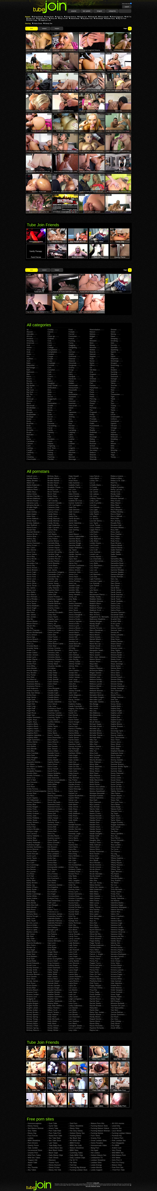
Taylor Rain (115, 816)
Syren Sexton (116, 789)
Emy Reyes (52, 869)
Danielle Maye (53, 755)
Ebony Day (32, 1133)
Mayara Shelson (96, 668)
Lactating (72, 430)
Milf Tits (128, 17)
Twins (113, 410)
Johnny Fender (74, 664)
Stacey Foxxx (116, 733)
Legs (70, 441)
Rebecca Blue (116, 478)
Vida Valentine (116, 983)
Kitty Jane (73, 878)
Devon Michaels (54, 802)
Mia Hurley (94, 706)
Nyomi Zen (94, 932)
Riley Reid (115, 505)
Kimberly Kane (74, 872)
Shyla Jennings (117, 664)
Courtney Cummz (55, 713)
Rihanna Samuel (117, 498)
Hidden (71, 383)
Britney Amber (32, 1010)
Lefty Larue (73, 997)
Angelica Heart (32, 729)
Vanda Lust (115, 918)
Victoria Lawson (117, 970)
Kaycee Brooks (75, 782)
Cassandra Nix (53, 577)
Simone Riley (116, 679)
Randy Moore (95, 1017)
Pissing (92, 401)
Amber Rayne (31, 659)
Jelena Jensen (74, 570)
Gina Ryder (52, 948)
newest (44, 28)
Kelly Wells (73, 820)
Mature (92, 332)
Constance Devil (54, 708)
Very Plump (116, 1150)
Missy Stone (95, 771)
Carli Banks (52, 534)
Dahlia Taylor (53, 726)
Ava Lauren (31, 872)
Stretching (115, 365)
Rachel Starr (95, 1001)
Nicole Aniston (95, 865)
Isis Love (72, 490)
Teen (112, 390)
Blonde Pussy (110, 18)
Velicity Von (115, 943)
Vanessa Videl (116, 934)
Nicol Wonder (95, 863)
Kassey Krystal (75, 746)
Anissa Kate (31, 744)
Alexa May (30, 557)
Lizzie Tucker (95, 525)
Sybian (113, 381)
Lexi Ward (73, 1023)
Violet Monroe (116, 988)
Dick (49, 390)
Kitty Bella (73, 876)
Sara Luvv (115, 581)
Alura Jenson (31, 635)
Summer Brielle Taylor (119, 767)
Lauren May (73, 974)
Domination (52, 403)
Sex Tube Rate (54, 1138)
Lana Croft (73, 952)
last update (86, 11)
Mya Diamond (95, 802)
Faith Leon (52, 903)
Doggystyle (52, 399)
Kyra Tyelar (73, 932)
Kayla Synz (73, 791)
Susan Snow (116, 780)
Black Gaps (53, 1153)
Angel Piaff (30, 708)
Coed (50, 345)
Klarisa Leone (74, 883)
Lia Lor (92, 483)
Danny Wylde (53, 760)
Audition (29, 359)
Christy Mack (53, 664)
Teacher (114, 385)
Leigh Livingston (75, 999)
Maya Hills (94, 666)
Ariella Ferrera (32, 789)
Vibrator (114, 426)
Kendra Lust (73, 827)
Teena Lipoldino (117, 834)
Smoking (114, 341)
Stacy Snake (116, 746)
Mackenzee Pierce (97, 595)
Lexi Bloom (73, 1012)
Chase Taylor (53, 617)
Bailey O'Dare (31, 887)
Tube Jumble (33, 1148)
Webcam (114, 437)
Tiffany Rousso (117, 865)
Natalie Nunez (95, 829)
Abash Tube (32, 1163)
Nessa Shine (95, 849)
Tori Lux (114, 885)
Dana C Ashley (53, 735)
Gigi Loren (52, 943)
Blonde (29, 410)
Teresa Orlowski (117, 840)
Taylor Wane (115, 820)
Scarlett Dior (116, 619)
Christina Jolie (53, 653)
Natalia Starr (95, 822)
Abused (29, 332)
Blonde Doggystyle (117, 17)
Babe (28, 363)
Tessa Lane (115, 847)
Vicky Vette (115, 963)
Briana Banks (31, 986)
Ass (28, 356)
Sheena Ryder (116, 655)
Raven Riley (94, 1023)
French (71, 339)
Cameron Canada (54, 503)
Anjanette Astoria (33, 762)
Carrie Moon (52, 565)
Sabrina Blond (116, 545)
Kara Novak (73, 715)
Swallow (114, 374)
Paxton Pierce (95, 956)
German (72, 352)
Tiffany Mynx (116, 860)
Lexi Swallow (74, 1021)
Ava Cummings (32, 865)
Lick (70, 446)
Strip (112, 368)
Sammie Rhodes (117, 570)
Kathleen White (75, 753)
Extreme (51, 423)
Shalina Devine (117, 641)
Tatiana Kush (116, 809)
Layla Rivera (74, 981)
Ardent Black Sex (56, 1148)
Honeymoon (73, 388)
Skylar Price (115, 695)
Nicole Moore (95, 869)
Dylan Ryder (52, 840)
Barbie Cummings (33, 894)
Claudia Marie (53, 697)
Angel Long (30, 706)
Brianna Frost (31, 992)
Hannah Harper (54, 981)
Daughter (51, 383)
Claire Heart (52, 684)
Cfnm (28, 455)
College (51, 348)
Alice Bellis (30, 592)
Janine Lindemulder (76, 536)
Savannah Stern (117, 617)
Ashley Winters (32, 822)
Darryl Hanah (53, 769)
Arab (28, 352)
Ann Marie (30, 764)
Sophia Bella (116, 706)
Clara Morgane (53, 688)
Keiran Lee (73, 800)
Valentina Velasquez (119, 907)
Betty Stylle (31, 921)
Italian (71, 408)
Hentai (71, 381)
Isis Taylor (73, 492)
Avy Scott (30, 878)
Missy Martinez (96, 767)
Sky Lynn (114, 693)
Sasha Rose (115, 608)
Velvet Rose (115, 945)
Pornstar (93, 408)
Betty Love (30, 918)
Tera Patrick (115, 838)
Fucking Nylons (97, 1133)
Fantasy (51, 432)
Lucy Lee (93, 570)
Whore (113, 444)
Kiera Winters (74, 856)
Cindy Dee (52, 670)
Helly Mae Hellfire (55, 1006)
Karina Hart (73, 726)
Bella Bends (31, 903)
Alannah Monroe (32, 532)
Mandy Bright (95, 624)
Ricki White (115, 496)
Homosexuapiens (34, 1123)
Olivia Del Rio (95, 934)
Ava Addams (31, 860)
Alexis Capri (31, 572)
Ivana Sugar (73, 498)
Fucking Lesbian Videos (121, 1133)
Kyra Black (73, 930)
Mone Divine (95, 784)
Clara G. (51, 686)
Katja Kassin (74, 773)
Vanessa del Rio (117, 936)
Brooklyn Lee (53, 490)
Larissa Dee (73, 968)
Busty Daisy (52, 496)
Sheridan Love (116, 662)
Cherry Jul (52, 624)
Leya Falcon (94, 476)
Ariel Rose (30, 787)
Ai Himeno (30, 510)
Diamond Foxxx (54, 807)
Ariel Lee (30, 784)
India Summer (74, 483)
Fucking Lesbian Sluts (78, 1170)
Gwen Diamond (54, 968)
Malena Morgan (96, 621)
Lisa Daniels (94, 507)
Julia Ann (72, 684)
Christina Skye (53, 655)
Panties (93, 385)
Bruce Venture (53, 492)
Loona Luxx (94, 548)
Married (72, 457)
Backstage (30, 368)
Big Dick (29, 392)
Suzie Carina (116, 784)
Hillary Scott (52, 1010)
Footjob (71, 332)
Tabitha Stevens (117, 791)
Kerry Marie (73, 838)
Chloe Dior (52, 635)
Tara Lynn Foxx (117, 802)
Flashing (51, 457)
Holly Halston (53, 1015)
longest (99, 11)
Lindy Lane (94, 501)
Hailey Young (53, 970)
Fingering (51, 446)
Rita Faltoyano (116, 510)
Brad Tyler (30, 959)
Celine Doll (52, 595)
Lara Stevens (74, 963)
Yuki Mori (114, 1010)
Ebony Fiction (54, 1167)
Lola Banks (94, 532)
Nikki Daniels (95, 896)
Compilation (52, 352)
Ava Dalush (31, 867)
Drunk (50, 408)
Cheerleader (31, 459)
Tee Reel (114, 831)
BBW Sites (74, 1150)
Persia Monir (95, 968)
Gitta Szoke (52, 956)
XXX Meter (116, 1158)
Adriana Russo (32, 501)
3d (27, 330)
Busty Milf (54, 18)
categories (112, 11)
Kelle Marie (73, 805)
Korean (71, 428)
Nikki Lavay (94, 903)
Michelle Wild (95, 738)
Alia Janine (30, 588)
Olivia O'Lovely (96, 936)
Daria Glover (53, 764)
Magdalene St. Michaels (99, 617)
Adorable (30, 334)
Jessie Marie (74, 633)
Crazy (50, 361)
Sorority (114, 345)
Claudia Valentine (54, 702)
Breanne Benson (33, 974)
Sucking (114, 372)
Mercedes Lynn (96, 700)
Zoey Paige (115, 1026)
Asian (28, 354)
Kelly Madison (74, 813)
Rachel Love (95, 997)
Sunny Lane (115, 775)
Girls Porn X (117, 1160)
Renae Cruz (115, 492)
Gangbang (73, 348)
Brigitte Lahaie (32, 1008)
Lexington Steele (75, 1026)
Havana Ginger (53, 988)
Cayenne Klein (53, 590)
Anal (28, 345)
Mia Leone (94, 708)
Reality (92, 430)
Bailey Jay (30, 885)
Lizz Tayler (94, 523)
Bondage (29, 417)
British (29, 428)
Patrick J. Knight (96, 954)
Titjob (113, 399)
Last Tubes (53, 1143)
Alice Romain (31, 597)
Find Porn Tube (118, 1170)
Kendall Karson (75, 825)
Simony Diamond (117, 686)
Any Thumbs (33, 1167)
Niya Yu (93, 921)
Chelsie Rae (52, 621)
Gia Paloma (52, 934)
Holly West (52, 1023)
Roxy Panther (116, 534)
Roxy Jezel (115, 532)
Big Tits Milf (64, 18)
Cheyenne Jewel (54, 630)
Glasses (72, 361)
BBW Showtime (34, 1141)
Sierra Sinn (115, 670)
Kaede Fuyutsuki (75, 706)
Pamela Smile (95, 948)
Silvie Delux (115, 675)
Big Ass (29, 383)
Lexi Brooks (73, 1015)
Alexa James (31, 554)
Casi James (52, 570)
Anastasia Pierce (33, 686)
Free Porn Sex (117, 1167)
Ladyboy (72, 432)
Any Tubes (32, 1170)
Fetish (50, 441)
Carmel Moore (53, 541)
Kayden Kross (74, 784)
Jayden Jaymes (75, 554)
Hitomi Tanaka (53, 1012)
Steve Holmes (116, 755)
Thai (112, 392)
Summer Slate (116, 771)
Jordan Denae (74, 675)
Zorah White (115, 1028)
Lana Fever (73, 954)
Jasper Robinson (75, 548)
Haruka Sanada (54, 986)
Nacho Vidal (94, 809)
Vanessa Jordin (117, 927)
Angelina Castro (32, 731)
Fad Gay (73, 1165)
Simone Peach (116, 677)
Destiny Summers (55, 796)
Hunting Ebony (75, 1136)
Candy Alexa (53, 514)
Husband (72, 397)
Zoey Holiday (116, 1021)
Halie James (52, 977)
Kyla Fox (72, 916)
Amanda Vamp (32, 648)
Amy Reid (30, 677)
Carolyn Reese (53, 561)
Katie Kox (72, 762)
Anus (28, 350)
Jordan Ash (73, 673)
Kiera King (73, 854)
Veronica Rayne (117, 950)
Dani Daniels (53, 746)
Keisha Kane (74, 802)
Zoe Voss (114, 1019)
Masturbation (95, 330)
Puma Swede (95, 994)
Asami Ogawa (32, 798)
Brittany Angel (32, 1021)
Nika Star (93, 880)
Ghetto (71, 354)
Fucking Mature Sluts (99, 1126)
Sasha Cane (115, 603)
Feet (49, 437)
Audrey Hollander (33, 843)
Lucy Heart (94, 568)
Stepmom (114, 359)
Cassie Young (53, 583)
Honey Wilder (53, 1028)
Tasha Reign (115, 807)
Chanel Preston (54, 597)
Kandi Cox (73, 713)
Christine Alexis (54, 657)
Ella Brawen (52, 847)
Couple (50, 359)
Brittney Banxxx (32, 1030)
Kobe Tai (72, 885)
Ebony (50, 410)
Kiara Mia (72, 849)
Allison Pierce (31, 624)
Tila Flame (115, 874)
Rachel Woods (95, 1006)
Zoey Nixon (115, 1023)
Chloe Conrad (53, 633)
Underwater (115, 417)
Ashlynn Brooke (32, 829)
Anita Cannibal (32, 753)
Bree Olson (30, 979)
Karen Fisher (74, 720)
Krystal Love (74, 910)
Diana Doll (52, 813)
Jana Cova (73, 525)
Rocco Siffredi (116, 516)
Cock (50, 343)
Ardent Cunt (116, 1148)
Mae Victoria (95, 615)
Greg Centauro (53, 963)
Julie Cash (73, 693)
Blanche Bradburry (33, 943)
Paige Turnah (95, 943)
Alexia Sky (30, 565)
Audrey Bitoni (31, 840)
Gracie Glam (53, 961)
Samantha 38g (116, 559)
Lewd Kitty (116, 1126)
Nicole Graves (95, 867)
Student (114, 370)
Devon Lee (52, 800)
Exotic (50, 421)
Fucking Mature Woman (100, 1131)
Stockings (115, 361)
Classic (51, 332)
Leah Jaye (73, 992)
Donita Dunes (53, 825)
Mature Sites (117, 1165)
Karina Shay (73, 731)
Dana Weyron (53, 742)
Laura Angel (73, 970)
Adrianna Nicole (32, 505)
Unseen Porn (33, 1153)
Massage (72, 459)
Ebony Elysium (55, 1165)
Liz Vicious (94, 519)
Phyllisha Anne (95, 981)
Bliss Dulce (31, 945)
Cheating (30, 457)
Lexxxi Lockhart (75, 1028)
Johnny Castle (74, 662)
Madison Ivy (94, 606)
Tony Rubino (115, 880)
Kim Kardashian (75, 865)
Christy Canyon (54, 662)
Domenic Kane (53, 822)
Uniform (114, 419)
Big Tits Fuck (122, 18)
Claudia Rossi (53, 700)
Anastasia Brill (32, 682)
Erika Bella (52, 880)
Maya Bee (94, 664)
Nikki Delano (95, 898)
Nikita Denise (95, 885)
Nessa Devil (94, 847)
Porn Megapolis (118, 1143)
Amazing (29, 341)
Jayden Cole (73, 552)
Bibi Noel (30, 936)
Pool (91, 406)
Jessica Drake (74, 619)
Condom (51, 354)
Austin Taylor (31, 858)
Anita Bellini (31, 746)
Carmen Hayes (53, 548)
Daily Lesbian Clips (77, 1158)
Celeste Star (52, 592)
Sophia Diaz (115, 708)
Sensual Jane (116, 630)
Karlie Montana (75, 735)
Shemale (93, 459)
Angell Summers (33, 740)
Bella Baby (30, 901)
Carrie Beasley (53, 563)
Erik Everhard (53, 878)
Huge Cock (31, 18)
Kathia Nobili (74, 751)
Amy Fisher (31, 675)
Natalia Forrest (95, 818)
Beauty (29, 381)
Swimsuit (114, 377)
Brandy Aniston (32, 968)
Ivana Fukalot (74, 496)
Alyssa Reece (32, 641)
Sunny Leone (116, 778)
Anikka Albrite (31, 742)
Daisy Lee (52, 729)
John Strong (73, 659)
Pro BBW (115, 1145)
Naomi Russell (95, 816)
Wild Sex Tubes (34, 1158)
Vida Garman (116, 981)
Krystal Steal (74, 912)
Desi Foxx (52, 793)
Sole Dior (114, 700)
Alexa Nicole (31, 559)
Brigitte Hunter (32, 1006)
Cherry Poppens (54, 626)
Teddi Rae (115, 829)
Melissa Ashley (96, 679)
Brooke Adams (53, 478)
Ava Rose (30, 874)
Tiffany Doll (115, 856)
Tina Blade (115, 876)
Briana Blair (31, 988)
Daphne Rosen (53, 762)
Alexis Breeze (32, 570)
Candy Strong (53, 523)
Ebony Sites (74, 1128)
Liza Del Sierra (95, 521)
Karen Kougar (74, 722)
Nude (92, 359)
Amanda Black (32, 646)
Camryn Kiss (53, 512)
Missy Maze (94, 769)
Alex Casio (30, 548)
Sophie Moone (116, 724)
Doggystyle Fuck (45, 20)
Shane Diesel (116, 644)
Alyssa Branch (32, 639)
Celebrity (30, 453)
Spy (112, 354)
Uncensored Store (35, 1150)
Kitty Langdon (74, 880)
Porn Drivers (33, 1143)
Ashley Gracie (32, 811)
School (92, 446)
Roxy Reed (115, 539)
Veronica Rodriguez (118, 954)
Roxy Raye (115, 536)
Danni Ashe (52, 758)
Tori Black (115, 883)
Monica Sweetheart (97, 791)
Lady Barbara (74, 943)
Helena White (53, 1003)
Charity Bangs (53, 601)
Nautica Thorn (95, 843)
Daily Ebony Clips (56, 1155)
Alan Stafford (31, 525)
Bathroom (30, 372)
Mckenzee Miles (96, 670)
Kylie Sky (72, 925)
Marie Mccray (95, 644)
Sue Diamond (116, 762)
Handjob (72, 377)
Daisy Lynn (52, 731)
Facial (50, 428)
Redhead (93, 432)
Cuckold (51, 365)
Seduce (93, 453)
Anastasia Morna (33, 684)
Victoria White (116, 979)
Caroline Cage (53, 554)
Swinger (114, 379)
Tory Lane (114, 887)
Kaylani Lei (73, 793)
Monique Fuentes (96, 796)
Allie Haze (30, 612)
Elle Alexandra (53, 851)
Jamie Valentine (75, 523)
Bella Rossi (31, 910)
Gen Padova (52, 927)
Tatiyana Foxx (116, 811)
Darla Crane (52, 767)
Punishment (94, 426)
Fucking (72, 341)
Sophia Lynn (115, 715)
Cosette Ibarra (53, 711)
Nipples (93, 356)
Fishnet (50, 450)
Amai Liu (29, 644)
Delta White (52, 784)
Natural (92, 354)
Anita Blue (30, 751)
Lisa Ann (93, 505)
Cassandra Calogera (56, 572)
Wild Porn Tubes (34, 1155)
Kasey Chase (74, 742)
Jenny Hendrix (74, 595)
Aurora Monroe (32, 849)
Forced (71, 334)
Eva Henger (52, 889)
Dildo (50, 392)
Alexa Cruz (30, 552)
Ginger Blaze (53, 952)
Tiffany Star (115, 867)
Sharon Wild (115, 646)
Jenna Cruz (73, 574)
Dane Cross (52, 744)
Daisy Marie (52, 733)
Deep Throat (52, 385)
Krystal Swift (74, 914)
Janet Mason (74, 534)
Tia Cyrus (114, 849)
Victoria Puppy (116, 974)
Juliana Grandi (74, 691)
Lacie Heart (73, 941)
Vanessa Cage (116, 923)
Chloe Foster (53, 637)
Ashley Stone (31, 820)
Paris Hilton (94, 950)
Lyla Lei (93, 588)
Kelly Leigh (73, 811)
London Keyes (95, 543)
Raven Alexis (95, 1021)
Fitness (50, 455)
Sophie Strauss (117, 726)
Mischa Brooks (96, 760)
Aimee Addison (32, 519)
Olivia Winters (95, 939)
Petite (92, 397)
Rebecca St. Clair (118, 481)
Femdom (51, 439)
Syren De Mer (116, 787)
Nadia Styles (95, 811)
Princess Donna (96, 988)
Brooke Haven (53, 483)
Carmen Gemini (54, 545)
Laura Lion (73, 972)
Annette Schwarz (33, 775)
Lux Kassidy (94, 583)
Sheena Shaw (116, 657)
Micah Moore (95, 722)
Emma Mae (52, 863)
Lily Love (93, 496)
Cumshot (51, 370)
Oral (91, 372)
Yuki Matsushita (117, 1008)
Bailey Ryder (31, 889)
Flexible (51, 459)
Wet (112, 441)
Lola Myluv (94, 536)
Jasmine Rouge (75, 543)
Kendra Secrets (75, 829)
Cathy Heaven (53, 588)
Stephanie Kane (117, 753)
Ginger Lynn (52, 954)
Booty (28, 421)
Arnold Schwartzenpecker (36, 791)
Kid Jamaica (73, 851)
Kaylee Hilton (74, 798)
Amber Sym (31, 662)
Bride (28, 426)
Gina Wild (51, 950)
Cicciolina (51, 668)
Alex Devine (31, 550)
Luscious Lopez (96, 581)
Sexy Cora (115, 637)
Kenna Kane (73, 831)
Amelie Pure (31, 664)
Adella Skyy (31, 492)
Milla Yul (93, 751)
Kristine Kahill (74, 901)
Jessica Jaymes (75, 621)
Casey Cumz (53, 568)
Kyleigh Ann (73, 921)
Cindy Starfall (53, 679)
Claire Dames (53, 682)
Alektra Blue (31, 536)
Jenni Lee (72, 583)
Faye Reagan (53, 905)
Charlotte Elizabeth (55, 612)
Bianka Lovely (32, 932)
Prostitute (93, 421)
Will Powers (115, 1001)
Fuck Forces (33, 1136)
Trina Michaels (116, 889)
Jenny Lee (73, 597)
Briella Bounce (32, 1001)
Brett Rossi (30, 983)
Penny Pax (94, 961)
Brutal (28, 432)
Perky (92, 394)
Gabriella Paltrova (55, 921)
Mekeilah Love (95, 675)
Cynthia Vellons (54, 722)
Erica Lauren (53, 876)
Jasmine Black (74, 539)
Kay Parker (73, 780)
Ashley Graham (32, 813)
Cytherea (51, 724)
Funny (71, 343)
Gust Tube (53, 1123)
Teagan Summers (118, 825)
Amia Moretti (31, 668)
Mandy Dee (48, 23)
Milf (91, 339)
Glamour (72, 359)
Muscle (92, 352)
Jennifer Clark (74, 586)
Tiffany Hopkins (117, 858)
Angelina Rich (31, 733)
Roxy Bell (114, 530)
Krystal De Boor (75, 907)
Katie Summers (75, 769)
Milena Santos (95, 746)
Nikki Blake (94, 894)
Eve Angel (52, 894)
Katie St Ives (74, 767)
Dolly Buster (52, 820)
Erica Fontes (53, 874)
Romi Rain (115, 519)
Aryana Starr (31, 793)
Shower (114, 330)
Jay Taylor (73, 550)
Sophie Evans (116, 720)
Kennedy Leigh (74, 834)
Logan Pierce (95, 530)
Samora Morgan (117, 574)
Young (113, 457)
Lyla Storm (94, 590)
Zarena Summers (117, 1015)
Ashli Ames (30, 825)
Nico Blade (94, 860)
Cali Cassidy (53, 501)
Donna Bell (52, 827)
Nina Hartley (95, 910)
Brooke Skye (53, 485)
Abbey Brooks (32, 481)
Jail (70, 410)
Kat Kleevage (74, 749)
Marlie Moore (95, 648)
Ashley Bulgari (32, 807)
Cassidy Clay (53, 579)
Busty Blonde (104, 17)
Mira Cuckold (95, 755)
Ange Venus (31, 697)
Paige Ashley (95, 941)
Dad (49, 379)
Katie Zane (73, 771)
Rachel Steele (95, 1003)
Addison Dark (31, 487)
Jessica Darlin (74, 617)
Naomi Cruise (95, 813)
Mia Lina (93, 711)
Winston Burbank (117, 1003)
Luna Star (93, 577)
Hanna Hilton (53, 979)
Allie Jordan (31, 617)
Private (92, 417)
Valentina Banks (117, 903)
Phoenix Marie (95, 979)
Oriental (93, 379)
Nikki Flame (94, 901)
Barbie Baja (31, 892)
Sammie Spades (117, 572)
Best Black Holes (55, 1150)
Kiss (70, 423)
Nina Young (94, 918)
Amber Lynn (31, 657)
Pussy (92, 428)
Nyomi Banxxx (95, 930)
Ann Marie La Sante (34, 767)
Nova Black (94, 927)
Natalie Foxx (95, 825)
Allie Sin (29, 619)
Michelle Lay (95, 729)
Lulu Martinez (95, 574)
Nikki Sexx (94, 905)
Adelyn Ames (31, 494)
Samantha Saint (117, 565)
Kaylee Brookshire (76, 796)
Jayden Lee (73, 557)
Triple (113, 408)
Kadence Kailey (75, 704)
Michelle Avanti (96, 726)
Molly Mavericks (96, 780)
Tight (112, 397)
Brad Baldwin (31, 956)
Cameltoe (30, 441)
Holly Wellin (52, 1021)
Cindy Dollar (52, 673)
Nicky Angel (94, 858)
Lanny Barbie (74, 961)
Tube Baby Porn (55, 1145)
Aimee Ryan (31, 521)
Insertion (72, 403)
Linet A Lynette (95, 503)
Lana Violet (73, 956)
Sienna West (116, 668)
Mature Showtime (77, 1148)
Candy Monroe (53, 521)
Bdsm (28, 377)
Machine (72, 453)
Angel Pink (30, 711)
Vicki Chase (115, 961)
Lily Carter (94, 492)
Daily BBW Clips (76, 1155)
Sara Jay (114, 579)
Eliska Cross (53, 845)
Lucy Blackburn (96, 565)
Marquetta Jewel (96, 650)
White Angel (115, 999)
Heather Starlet (54, 994)
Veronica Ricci (116, 952)
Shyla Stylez (116, 666)
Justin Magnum (75, 695)
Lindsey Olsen (95, 498)
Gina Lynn (52, 945)
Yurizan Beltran (117, 1012)
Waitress (114, 435)
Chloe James (53, 639)
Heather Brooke (54, 992)
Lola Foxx (93, 534)
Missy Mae (94, 764)
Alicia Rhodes (31, 599)
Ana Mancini (31, 679)
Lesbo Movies (96, 1167)
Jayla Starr (73, 559)
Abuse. (98, 1186)
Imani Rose (73, 481)
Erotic (50, 415)
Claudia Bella (53, 691)
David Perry (52, 771)
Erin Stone (52, 883)
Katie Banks (73, 758)
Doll (49, 401)
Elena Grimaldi (53, 843)
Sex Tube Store (55, 1141)
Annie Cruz (30, 778)
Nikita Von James (97, 887)
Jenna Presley (74, 581)
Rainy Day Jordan (97, 1012)
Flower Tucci (53, 910)
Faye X (50, 907)
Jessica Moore (74, 628)
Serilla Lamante (117, 635)
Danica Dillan (53, 751)
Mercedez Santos (97, 702)
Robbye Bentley (117, 512)
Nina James (94, 912)
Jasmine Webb (74, 545)
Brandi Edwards (32, 963)
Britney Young (31, 1019)
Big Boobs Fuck (87, 18)
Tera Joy (114, 836)
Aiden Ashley (31, 512)
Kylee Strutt (73, 918)
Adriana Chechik (33, 496)
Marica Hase (95, 641)
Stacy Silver (115, 744)
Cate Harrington (54, 586)
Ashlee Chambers (33, 802)
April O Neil (31, 780)
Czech (50, 377)
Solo (112, 343)
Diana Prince (53, 816)
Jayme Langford (75, 561)
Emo (49, 412)
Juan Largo (73, 679)
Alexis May (30, 581)
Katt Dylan (73, 775)
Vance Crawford (117, 916)
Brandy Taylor (31, 972)
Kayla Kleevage (75, 789)
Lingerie (72, 448)
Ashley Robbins (32, 818)
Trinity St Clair (116, 896)
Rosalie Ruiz (116, 523)
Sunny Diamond (117, 773)
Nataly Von (94, 838)
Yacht (113, 453)
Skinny (113, 334)
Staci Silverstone (117, 738)
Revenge (93, 437)
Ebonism (52, 1160)
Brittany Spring (32, 1028)
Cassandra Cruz (54, 574)
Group (71, 370)
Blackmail (30, 406)
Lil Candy (93, 487)
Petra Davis (94, 977)
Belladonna (30, 912)
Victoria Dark (116, 968)
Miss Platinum (95, 762)
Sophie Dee (115, 717)
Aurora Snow (31, 851)
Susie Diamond (117, 782)
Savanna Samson (118, 612)
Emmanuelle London (56, 867)
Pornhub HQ (117, 1136)
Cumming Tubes (76, 1153)
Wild (112, 448)
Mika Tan (93, 740)
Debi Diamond (53, 778)
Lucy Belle (94, 563)
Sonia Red (115, 702)
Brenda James (32, 981)
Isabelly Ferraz (75, 487)
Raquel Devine (95, 1019)
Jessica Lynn (74, 626)
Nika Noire (94, 878)
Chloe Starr (52, 646)
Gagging (72, 345)
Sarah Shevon (116, 597)
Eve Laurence (53, 896)
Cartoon (29, 444)
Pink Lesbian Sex (119, 1141)
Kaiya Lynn (73, 711)
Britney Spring (32, 1017)
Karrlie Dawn (74, 740)
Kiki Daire (72, 858)
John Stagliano (74, 657)
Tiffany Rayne (116, 863)
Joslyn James (74, 677)
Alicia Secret (31, 601)
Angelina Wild (31, 738)
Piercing (93, 399)
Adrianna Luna (32, 503)
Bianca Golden (32, 927)
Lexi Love (72, 1019)
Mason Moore (95, 659)
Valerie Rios (115, 912)
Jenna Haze (73, 577)
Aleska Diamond (33, 543)
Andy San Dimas (33, 693)
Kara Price (73, 717)
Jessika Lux (73, 641)
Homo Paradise (97, 1143)
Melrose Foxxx (95, 693)
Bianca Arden (31, 925)
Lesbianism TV (97, 1158)
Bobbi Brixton (31, 952)
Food (71, 330)
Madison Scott (95, 610)
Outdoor (93, 381)
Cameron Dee (53, 505)
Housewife (73, 390)
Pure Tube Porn (55, 1133)
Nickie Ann (94, 856)
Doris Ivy (51, 834)
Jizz (70, 419)
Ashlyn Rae (31, 827)
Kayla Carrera (74, 787)
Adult (30, 1165)
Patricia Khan (95, 952)
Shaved (93, 455)
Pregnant (93, 412)
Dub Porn (73, 1123)
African (29, 336)
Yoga (112, 455)
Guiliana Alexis (53, 965)
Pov (91, 410)
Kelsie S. (72, 822)
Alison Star (30, 610)
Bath (28, 370)
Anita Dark (30, 755)
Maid (70, 455)
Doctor (50, 397)
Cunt (49, 372)
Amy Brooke (31, 673)
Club (49, 341)
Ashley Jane (31, 816)
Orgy (92, 377)
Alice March (31, 595)
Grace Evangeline (55, 959)
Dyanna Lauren (54, 838)
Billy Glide (30, 939)
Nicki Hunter (95, 854)
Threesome (115, 394)
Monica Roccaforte (97, 787)
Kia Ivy (71, 843)
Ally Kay (29, 628)
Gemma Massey (54, 925)
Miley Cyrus (94, 749)
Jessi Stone (73, 610)
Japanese (72, 412)
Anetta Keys (31, 695)
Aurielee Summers (33, 847)
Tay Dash (114, 813)
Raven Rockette (96, 1026)
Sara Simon (115, 583)
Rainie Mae (94, 1010)
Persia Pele (94, 970)
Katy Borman (74, 778)
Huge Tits (60, 17)
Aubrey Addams (32, 836)
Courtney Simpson (55, 715)
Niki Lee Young (95, 883)
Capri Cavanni (53, 528)
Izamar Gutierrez (75, 503)
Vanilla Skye (115, 941)
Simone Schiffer (117, 682)
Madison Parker (96, 608)
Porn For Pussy (118, 1163)
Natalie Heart (95, 827)
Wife (112, 446)
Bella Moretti (31, 907)
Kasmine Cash (74, 744)
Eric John (51, 872)
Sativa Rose (115, 610)
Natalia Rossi (95, 820)
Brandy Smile (31, 970)
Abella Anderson (32, 485)
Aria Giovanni (31, 782)
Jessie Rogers (74, 635)
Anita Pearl (30, 760)
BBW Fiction (75, 1143)
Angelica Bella (32, 724)
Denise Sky (52, 789)
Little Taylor (94, 514)
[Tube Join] (46, 13)
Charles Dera (53, 606)
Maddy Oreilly (95, 597)
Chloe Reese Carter (55, 644)
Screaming (94, 448)
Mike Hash (94, 742)
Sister (113, 332)
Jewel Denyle (74, 646)
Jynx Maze (73, 697)
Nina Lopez (94, 914)
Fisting (50, 453)
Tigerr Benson (116, 872)
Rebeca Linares (117, 476)
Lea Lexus (73, 988)
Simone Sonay (116, 684)
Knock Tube (53, 1128)
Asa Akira (30, 796)
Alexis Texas (31, 586)
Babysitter (30, 365)
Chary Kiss (52, 615)
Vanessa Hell (116, 925)
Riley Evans (115, 501)
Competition (52, 350)
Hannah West (53, 983)
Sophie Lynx (115, 722)
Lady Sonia (73, 945)
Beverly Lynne (32, 923)
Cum (49, 368)
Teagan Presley (117, 822)
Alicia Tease (31, 603)
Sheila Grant (116, 659)
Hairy (71, 374)
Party (92, 390)
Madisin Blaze (95, 603)
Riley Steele (115, 507)
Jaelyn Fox (73, 516)
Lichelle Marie (95, 485)
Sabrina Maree (116, 548)
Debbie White (53, 775)
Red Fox (114, 483)
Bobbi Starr (30, 954)
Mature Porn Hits (97, 1123)
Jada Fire (72, 507)
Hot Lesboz (95, 1153)
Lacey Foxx (73, 936)
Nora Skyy (94, 925)
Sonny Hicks (116, 704)
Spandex (114, 348)
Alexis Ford (31, 577)
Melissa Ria (94, 688)
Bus (28, 437)
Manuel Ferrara (96, 628)
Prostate (93, 419)
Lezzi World (116, 1131)
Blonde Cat (30, 948)
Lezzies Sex (117, 1128)
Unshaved (115, 421)
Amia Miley (30, 666)
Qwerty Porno (33, 1145)
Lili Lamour (94, 490)
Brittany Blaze (32, 1023)
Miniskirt (93, 341)
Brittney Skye (53, 476)
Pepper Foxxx (95, 963)
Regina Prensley (117, 487)
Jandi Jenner (74, 528)
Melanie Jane (95, 677)
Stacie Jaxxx (116, 742)
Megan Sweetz (95, 673)
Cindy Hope (52, 675)
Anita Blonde (31, 749)
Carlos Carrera (53, 536)
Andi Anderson (32, 688)
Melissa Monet (95, 686)
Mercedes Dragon (97, 697)
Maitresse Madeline (97, 619)
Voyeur (113, 432)
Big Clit (29, 388)
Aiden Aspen (31, 514)
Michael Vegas (95, 724)
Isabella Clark (74, 485)
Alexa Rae (30, 561)
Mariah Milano (95, 639)
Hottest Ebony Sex (77, 1133)
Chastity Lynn (53, 619)
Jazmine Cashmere (76, 565)
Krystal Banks (74, 905)
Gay (70, 350)
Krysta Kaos (73, 903)
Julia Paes (73, 688)
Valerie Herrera (117, 910)
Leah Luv (72, 994)
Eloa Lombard (53, 854)
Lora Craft (94, 550)
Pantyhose (94, 388)
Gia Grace (52, 932)
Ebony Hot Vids (55, 1170)
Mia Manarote (95, 715)
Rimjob (92, 441)
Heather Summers (55, 997)
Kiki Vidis (72, 860)
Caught (29, 450)
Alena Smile (31, 541)
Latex (71, 435)
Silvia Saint (115, 673)
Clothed (51, 339)
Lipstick (72, 450)
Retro (92, 435)
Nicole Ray (94, 872)
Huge (71, 392)
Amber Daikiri (31, 653)
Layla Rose (73, 983)
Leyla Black (94, 478)
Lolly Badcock (95, 539)
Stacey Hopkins (117, 735)
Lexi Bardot (73, 1008)
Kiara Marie (73, 847)
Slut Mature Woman (35, 1128)
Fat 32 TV (74, 1160)
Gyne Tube (53, 1126)
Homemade (73, 385)
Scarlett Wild (116, 621)
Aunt (28, 361)
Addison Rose (32, 490)
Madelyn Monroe (96, 601)
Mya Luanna (94, 805)
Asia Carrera (31, 834)
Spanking (114, 350)
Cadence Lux (53, 498)
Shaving (93, 457)
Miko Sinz (94, 744)
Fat (49, 435)
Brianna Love (31, 997)
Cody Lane (52, 706)
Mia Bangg (94, 704)
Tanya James (116, 798)
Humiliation (73, 394)
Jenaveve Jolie (75, 572)
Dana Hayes (52, 740)
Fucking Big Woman (78, 1167)
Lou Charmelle (95, 559)
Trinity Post (115, 894)
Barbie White (31, 896)
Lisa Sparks (94, 512)
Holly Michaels (53, 1019)
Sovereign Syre (117, 731)
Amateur (29, 339)
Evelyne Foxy (53, 898)
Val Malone (115, 901)
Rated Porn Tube (55, 1136)
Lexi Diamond (74, 1017)
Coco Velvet (52, 704)
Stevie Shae (115, 758)
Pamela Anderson (97, 945)
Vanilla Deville (116, 939)
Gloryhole (72, 363)
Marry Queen (95, 655)
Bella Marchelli (32, 905)
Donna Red (52, 831)
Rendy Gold (115, 494)
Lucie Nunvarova (96, 561)
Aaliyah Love (31, 476)
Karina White (74, 733)
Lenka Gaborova (75, 1006)
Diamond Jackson (55, 809)
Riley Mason (116, 503)
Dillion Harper (53, 818)
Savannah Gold (117, 615)
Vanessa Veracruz (118, 932)
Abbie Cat (30, 483)
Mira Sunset (94, 758)
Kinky (71, 421)
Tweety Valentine (117, 898)
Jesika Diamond (75, 603)
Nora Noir (93, 923)
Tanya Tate (115, 800)
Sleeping (114, 339)
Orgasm (93, 374)
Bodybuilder (31, 415)
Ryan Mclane (116, 543)
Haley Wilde (52, 974)
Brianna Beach (32, 990)
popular (73, 11)
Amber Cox (30, 650)
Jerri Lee (72, 601)
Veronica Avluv (117, 948)
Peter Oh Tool (95, 974)
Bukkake (29, 435)
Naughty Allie (95, 840)
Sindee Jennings (117, 688)
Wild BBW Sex (118, 1153)
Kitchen (72, 426)
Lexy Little (73, 1030)
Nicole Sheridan (96, 874)
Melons (92, 334)
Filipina (50, 444)
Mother (92, 350)
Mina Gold (94, 753)
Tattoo (113, 383)
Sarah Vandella (117, 601)
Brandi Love (31, 965)
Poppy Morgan (95, 986)
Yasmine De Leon (118, 1006)
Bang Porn (95, 1148)
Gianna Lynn (52, 939)
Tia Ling (114, 854)
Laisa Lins (73, 948)
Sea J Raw (115, 626)
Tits (112, 401)
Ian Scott (72, 478)
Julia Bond (73, 686)
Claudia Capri (53, 693)
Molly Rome (94, 782)
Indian (71, 399)
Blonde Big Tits (43, 18)
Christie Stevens (54, 650)
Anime (29, 348)
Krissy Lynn (73, 892)
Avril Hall (30, 876)
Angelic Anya (31, 720)
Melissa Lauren (96, 684)
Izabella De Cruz (75, 501)
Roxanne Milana (117, 528)
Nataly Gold (94, 836)
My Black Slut (75, 1138)
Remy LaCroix (116, 490)
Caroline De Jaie (54, 557)
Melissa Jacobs (96, 682)
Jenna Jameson (75, 579)
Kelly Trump (73, 818)
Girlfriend (72, 356)
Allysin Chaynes (32, 630)
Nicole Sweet (95, 876)
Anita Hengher (32, 758)
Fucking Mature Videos (100, 1128)
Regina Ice (115, 485)
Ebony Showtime (76, 1126)
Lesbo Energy (96, 1165)
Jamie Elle (73, 521)
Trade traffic (96, 1182)
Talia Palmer (115, 793)
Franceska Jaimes (55, 914)
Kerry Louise (74, 836)
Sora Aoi (114, 729)
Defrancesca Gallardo (56, 780)
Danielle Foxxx (53, 753)
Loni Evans (94, 545)
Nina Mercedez (96, 916)
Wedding (114, 439)
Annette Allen (31, 773)
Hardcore (72, 379)
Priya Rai (93, 990)
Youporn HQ (32, 1160)
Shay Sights (115, 650)
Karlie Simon (74, 738)
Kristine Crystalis (75, 898)
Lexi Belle (72, 1010)
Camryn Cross (53, 510)
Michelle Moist (95, 731)
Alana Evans (31, 528)
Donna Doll (52, 829)
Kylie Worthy (74, 927)
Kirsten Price (74, 874)
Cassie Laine (53, 581)
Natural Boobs (75, 18)
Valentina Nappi (117, 905)
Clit (49, 334)
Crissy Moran (53, 720)
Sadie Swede (116, 554)
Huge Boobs (50, 17)
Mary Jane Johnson (97, 657)
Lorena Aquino (95, 557)
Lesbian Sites (96, 1163)
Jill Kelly (72, 648)
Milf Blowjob (99, 18)
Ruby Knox (115, 541)
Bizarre (29, 401)
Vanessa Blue (116, 921)
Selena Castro (116, 628)
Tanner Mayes (116, 796)
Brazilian (29, 423)
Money (92, 345)
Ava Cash (30, 863)
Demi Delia (52, 787)
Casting (29, 448)
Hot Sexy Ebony (76, 1131)
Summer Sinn (116, 769)
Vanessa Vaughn (117, 930)
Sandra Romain (117, 577)
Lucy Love (94, 572)
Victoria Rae (115, 977)
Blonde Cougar (32, 20)
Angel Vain (30, 715)
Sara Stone (115, 586)
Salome (114, 557)
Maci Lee (93, 592)
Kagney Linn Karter (76, 708)
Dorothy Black (53, 836)
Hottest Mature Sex (98, 1155)
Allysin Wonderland (34, 633)
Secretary (93, 450)
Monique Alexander (97, 793)
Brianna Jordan (32, 994)
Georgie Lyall (53, 930)
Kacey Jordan (74, 700)
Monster (93, 348)
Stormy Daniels (117, 760)
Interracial (73, 406)
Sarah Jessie (116, 592)
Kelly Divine (73, 807)
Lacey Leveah (74, 939)
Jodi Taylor (73, 653)
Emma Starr (52, 865)
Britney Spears (32, 1015)
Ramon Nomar (95, 1015)
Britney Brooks (32, 1012)
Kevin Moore (74, 840)
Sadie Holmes (116, 550)
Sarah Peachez (117, 595)
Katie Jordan (74, 760)
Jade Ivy (72, 514)
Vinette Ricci (116, 986)
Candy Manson (53, 519)
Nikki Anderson (96, 889)
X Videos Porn (117, 1138)
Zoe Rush (114, 1017)
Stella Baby (115, 749)
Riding (92, 439)
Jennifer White (74, 592)
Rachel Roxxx (95, 999)
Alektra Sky (31, 539)
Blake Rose (31, 941)
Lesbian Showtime (98, 1160)
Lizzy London (95, 528)
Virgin (113, 430)
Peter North (94, 972)
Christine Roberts (55, 659)
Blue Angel (30, 950)
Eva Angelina (53, 887)
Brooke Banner (53, 481)
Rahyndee (94, 1008)
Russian (93, 444)
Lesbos (30, 1138)
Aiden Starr (30, 516)
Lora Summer (95, 552)
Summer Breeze (117, 764)
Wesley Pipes (116, 997)
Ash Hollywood (32, 800)
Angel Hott (30, 704)
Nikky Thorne (95, 907)
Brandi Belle (31, 961)
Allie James (31, 615)
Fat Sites (73, 1163)
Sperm (113, 352)
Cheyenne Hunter (54, 628)
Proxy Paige (94, 992)
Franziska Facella (55, 916)
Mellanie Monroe (96, 691)
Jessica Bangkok (75, 615)
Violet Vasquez (117, 990)
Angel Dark (30, 700)
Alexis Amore (31, 568)
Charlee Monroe (54, 603)
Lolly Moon (94, 541)
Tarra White (115, 805)
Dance (50, 381)
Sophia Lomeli (116, 713)
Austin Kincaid (32, 854)
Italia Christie (74, 494)
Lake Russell (74, 950)
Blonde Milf (93, 17)
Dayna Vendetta (54, 773)
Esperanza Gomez (55, 885)
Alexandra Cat (32, 563)
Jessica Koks (74, 624)
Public (92, 423)
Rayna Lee (94, 1030)
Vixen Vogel (115, 994)
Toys (112, 403)
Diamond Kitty (53, 811)
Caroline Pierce (54, 559)
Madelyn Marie (95, 599)
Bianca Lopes (31, 930)
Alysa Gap (30, 637)
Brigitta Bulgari (32, 1003)
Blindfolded (30, 408)
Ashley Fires (31, 809)
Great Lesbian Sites (99, 1141)
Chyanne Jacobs (54, 666)
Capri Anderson (54, 525)
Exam (50, 419)
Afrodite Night (31, 507)
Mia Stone (94, 720)
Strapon (114, 363)
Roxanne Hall (116, 525)
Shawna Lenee (116, 648)
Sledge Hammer (117, 697)
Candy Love (52, 516)
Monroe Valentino (96, 798)
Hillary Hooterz (53, 1008)
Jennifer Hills (74, 590)
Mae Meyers (95, 612)
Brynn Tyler (52, 494)
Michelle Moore (96, 733)
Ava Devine (31, 869)
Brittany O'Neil (32, 1026)
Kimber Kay (73, 867)
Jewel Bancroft (74, 644)
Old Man (93, 370)
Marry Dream (95, 653)
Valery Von (115, 914)
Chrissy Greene (54, 648)
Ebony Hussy (33, 1126)
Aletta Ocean (38, 23)
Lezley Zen (94, 481)
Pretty (92, 415)
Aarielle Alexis (32, 478)
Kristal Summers (75, 894)
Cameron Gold (53, 507)
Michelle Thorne (96, 735)
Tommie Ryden (117, 878)
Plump (92, 403)
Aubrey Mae (31, 838)
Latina (71, 437)
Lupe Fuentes (95, 579)
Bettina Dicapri (32, 916)
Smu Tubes (32, 1131)
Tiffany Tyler (115, 869)
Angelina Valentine (33, 735)
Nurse (92, 361)
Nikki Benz (94, 892)
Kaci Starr (73, 702)
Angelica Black (32, 726)
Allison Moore (31, 621)
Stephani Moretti (117, 751)
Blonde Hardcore (71, 17)
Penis (92, 392)
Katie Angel (73, 755)
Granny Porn (96, 1138)
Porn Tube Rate (55, 1131)
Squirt (113, 356)
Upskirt (113, 423)
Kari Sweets (73, 724)
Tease (113, 388)
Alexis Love (31, 579)
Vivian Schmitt (116, 992)
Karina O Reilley (75, 729)
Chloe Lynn (52, 641)
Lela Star (72, 1001)
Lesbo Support (96, 1170)
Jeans (71, 415)
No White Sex (75, 1141)
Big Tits (29, 394)
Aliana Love (31, 590)
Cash (28, 446)
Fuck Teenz (95, 1136)
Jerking (71, 417)
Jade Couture (74, 512)
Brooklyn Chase (54, 487)
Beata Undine (31, 898)
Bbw (28, 374)
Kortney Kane (74, 889)
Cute (49, 374)
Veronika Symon (117, 956)
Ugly (112, 412)
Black (28, 403)
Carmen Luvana (54, 550)
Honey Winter (53, 1030)
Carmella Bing (53, 543)
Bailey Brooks (32, 883)
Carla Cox (52, 532)
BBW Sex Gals (76, 1145)
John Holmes (74, 655)
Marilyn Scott (95, 646)
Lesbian (72, 444)
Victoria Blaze (116, 965)
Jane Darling (74, 530)
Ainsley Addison (32, 523)
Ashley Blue (31, 805)
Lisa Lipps (94, 510)
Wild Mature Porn (119, 1155)
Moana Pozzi (95, 778)
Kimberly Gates (75, 869)
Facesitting (52, 426)
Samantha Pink (117, 561)
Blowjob (29, 412)
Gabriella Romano (55, 923)
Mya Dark (93, 800)
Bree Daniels (31, 977)
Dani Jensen (52, 749)
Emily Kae (52, 858)
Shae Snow (115, 639)
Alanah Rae (31, 530)
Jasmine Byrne (75, 541)
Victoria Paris (116, 972)
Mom (92, 343)
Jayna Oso (73, 563)
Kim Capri (72, 863)
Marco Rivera (95, 633)
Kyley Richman (75, 923)
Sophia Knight (116, 711)
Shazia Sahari (116, 653)
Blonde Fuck (83, 17)
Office (92, 365)
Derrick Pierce (53, 791)
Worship (114, 450)
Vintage (114, 428)
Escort (50, 417)
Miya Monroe (95, 775)
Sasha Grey (115, 606)
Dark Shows (53, 1158)
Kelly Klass (73, 809)
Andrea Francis (32, 691)
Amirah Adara (31, 670)
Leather (72, 439)
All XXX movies (118, 1123)
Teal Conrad (115, 827)
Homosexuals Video (99, 1145)
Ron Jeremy (115, 521)
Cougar (50, 356)
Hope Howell (74, 476)
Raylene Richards (97, 1028)
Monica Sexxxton (96, 789)
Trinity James (116, 892)
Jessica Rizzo (74, 630)
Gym (70, 372)
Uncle (113, 415)
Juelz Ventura (74, 682)
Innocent (72, 401)
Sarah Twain (115, 599)
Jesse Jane (73, 608)
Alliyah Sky (30, 626)
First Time (52, 448)
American (30, 343)
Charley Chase (53, 608)
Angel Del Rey (32, 702)
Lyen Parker (94, 586)
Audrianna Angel (32, 845)
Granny (71, 368)
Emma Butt (52, 860)
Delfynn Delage (54, 782)
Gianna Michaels (54, 941)
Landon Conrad (75, 959)
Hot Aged (94, 1150)
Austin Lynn (31, 856)
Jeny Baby (73, 599)
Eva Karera (52, 892)
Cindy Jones (52, 677)
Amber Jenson (32, 655)
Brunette (29, 430)
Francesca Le (53, 912)
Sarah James (116, 590)
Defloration (52, 388)
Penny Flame (95, 959)
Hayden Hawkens (55, 990)
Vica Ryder (115, 959)
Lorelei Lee (94, 554)
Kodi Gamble (74, 887)
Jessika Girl (73, 639)
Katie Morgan (74, 764)
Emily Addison (53, 856)
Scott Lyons (115, 624)
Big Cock (30, 390)
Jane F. (71, 532)
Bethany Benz (32, 914)
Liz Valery (94, 516)
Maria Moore (95, 635)
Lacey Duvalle (74, 934)
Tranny (113, 406)
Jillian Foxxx (74, 650)
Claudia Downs (53, 695)
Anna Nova (30, 769)
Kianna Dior (73, 845)
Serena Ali (115, 633)
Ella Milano (52, 849)
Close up (51, 336)
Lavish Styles (74, 979)
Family (50, 430)
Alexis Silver (31, 583)
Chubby (51, 330)
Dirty (49, 394)
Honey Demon (53, 1026)
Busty (28, 439)
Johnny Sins (73, 666)
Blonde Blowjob (38, 17)
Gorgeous (72, 365)
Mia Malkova (95, 713)
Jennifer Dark (74, 588)
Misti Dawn (94, 773)
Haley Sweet (53, 972)
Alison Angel (31, 608)
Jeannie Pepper (75, 568)
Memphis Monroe (96, 695)
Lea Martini (73, 990)
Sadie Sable (115, 552)
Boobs (29, 419)
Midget (92, 336)
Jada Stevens (74, 510)
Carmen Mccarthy (55, 552)
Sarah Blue (115, 588)
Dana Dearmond (54, 738)
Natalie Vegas (95, 831)
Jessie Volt (73, 637)
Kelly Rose (73, 816)
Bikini (28, 397)
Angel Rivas (31, 713)
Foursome (73, 336)
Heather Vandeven (55, 1001)
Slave (113, 336)
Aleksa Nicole (31, 534)
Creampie (51, 363)
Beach (29, 379)
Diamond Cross (54, 805)
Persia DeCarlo (96, 965)
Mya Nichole (95, 807)
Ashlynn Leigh (32, 831)
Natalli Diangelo (96, 834)
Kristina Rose (74, 896)
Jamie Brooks (74, 519)
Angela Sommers (33, 717)
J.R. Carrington (75, 505)
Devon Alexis (53, 798)
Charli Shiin (52, 610)
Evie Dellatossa (54, 901)
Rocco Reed (115, 514)
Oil (91, 368)
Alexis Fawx (31, 574)
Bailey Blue (30, 880)
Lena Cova (73, 1003)
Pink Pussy (94, 983)
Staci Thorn (115, 740)
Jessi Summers (75, 612)
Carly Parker (53, 539)
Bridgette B (30, 999)
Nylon (92, 363)
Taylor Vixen (115, 818)
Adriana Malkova (33, 498)
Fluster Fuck (54, 1163)
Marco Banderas (96, 630)
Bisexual (29, 399)
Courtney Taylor (54, 717)
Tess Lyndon (116, 845)
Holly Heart (52, 1017)
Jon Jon (72, 668)
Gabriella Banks (54, 918)
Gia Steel (51, 936)
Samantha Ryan (117, 563)
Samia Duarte (116, 568)
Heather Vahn (53, 999)
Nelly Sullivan (95, 845)
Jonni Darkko (74, 670)
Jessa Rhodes (74, 606)
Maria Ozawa (95, 637)
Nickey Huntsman (97, 851)
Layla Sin (72, 986)
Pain (91, 383)
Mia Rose (93, 717)
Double (50, 406)
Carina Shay (52, 530)
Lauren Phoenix (75, 977)
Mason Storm (95, 662)
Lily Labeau (94, 494)
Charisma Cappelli (55, 599)
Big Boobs (30, 385)
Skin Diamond (116, 691)
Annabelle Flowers (33, 771)
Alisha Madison (32, 606)
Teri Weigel (115, 843)
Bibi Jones (30, 934)
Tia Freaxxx (115, 851)
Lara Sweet (73, 965)
